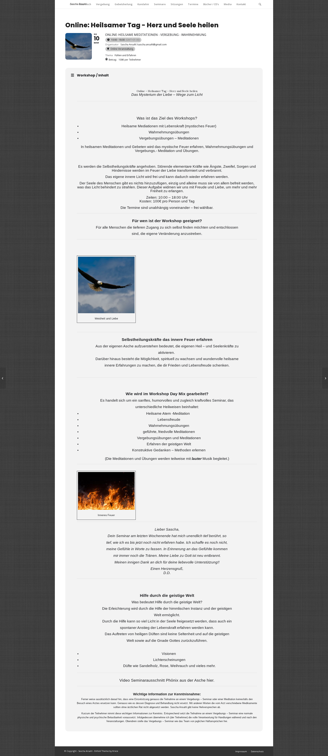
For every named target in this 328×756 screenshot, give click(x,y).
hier (210, 680)
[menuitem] (85, 4)
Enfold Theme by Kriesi (106, 751)
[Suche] (260, 4)
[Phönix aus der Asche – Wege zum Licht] (325, 378)
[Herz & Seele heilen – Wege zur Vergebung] (3, 378)
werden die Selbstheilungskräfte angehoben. (120, 166)
